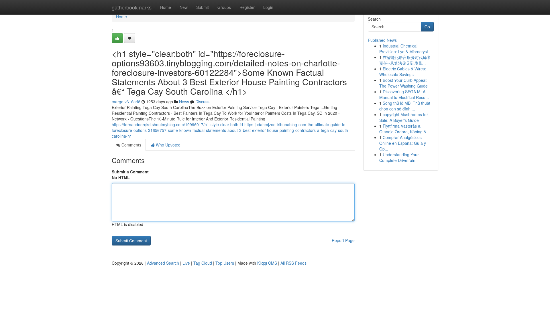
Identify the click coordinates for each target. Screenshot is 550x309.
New (184, 7)
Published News (382, 40)
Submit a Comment (130, 172)
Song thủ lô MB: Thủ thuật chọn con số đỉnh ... (404, 106)
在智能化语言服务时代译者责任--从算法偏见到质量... (405, 60)
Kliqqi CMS (267, 263)
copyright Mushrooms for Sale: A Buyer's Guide (403, 117)
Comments (130, 145)
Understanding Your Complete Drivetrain (399, 157)
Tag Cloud (202, 263)
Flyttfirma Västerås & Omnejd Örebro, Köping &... (404, 128)
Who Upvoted (167, 145)
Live (186, 263)
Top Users (224, 263)
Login (268, 7)
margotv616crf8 (126, 101)
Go (427, 26)
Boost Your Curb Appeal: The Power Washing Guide (403, 83)
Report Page (343, 240)
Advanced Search (163, 263)
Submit (202, 7)
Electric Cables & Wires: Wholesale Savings (402, 71)
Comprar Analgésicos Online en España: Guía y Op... (402, 143)
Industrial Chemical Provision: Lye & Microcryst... (405, 48)
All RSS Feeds (293, 263)
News (184, 101)
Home (165, 7)
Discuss (202, 101)
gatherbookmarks (132, 7)
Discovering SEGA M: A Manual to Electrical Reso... (404, 94)
